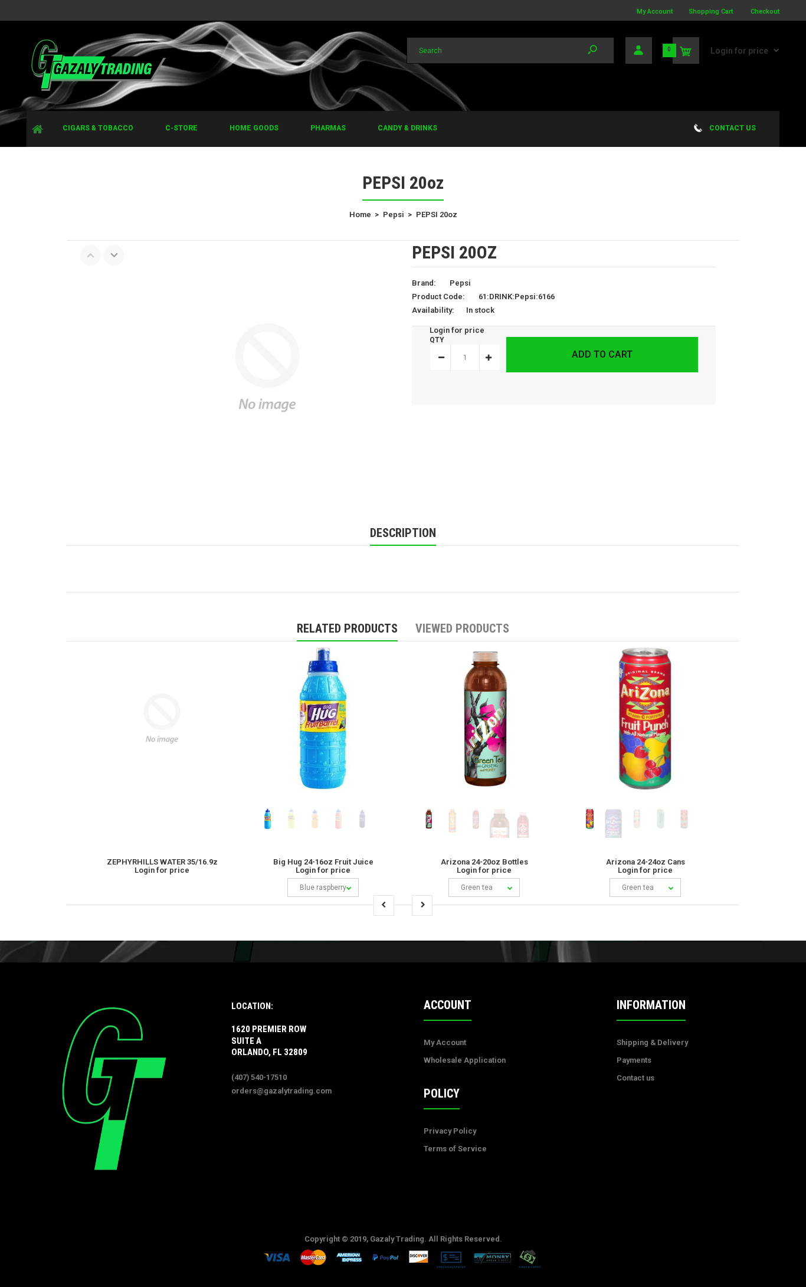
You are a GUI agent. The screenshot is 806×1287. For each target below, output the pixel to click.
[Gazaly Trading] (97, 89)
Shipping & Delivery (652, 1042)
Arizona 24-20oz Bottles (484, 861)
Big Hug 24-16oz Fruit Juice (323, 861)
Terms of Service (455, 1148)
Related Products (347, 628)
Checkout (765, 11)
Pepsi (460, 283)
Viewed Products (462, 628)
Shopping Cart (711, 11)
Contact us (635, 1077)
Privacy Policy (450, 1130)
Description (403, 533)
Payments (634, 1060)
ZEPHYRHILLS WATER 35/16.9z (162, 861)
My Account (655, 11)
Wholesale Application (465, 1060)
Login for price (739, 50)
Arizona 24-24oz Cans (645, 861)
